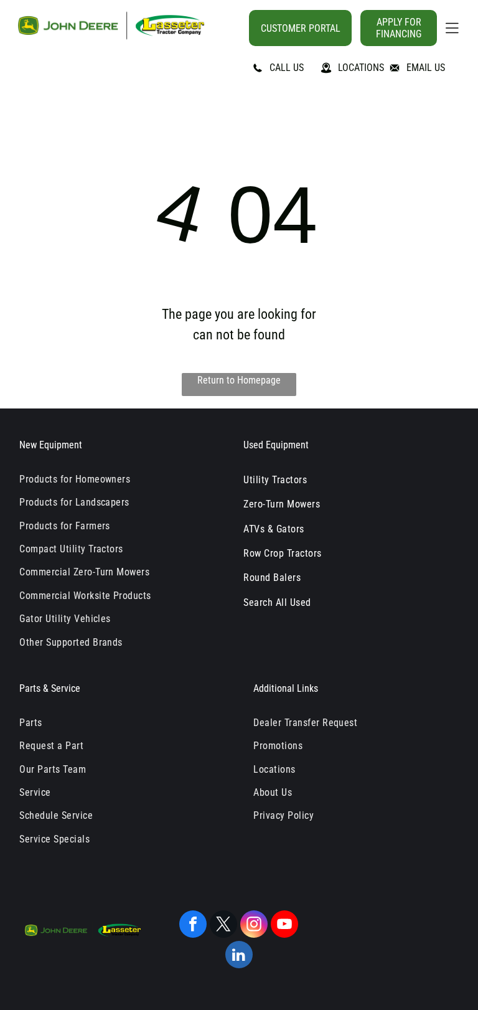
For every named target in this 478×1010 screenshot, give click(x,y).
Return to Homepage (239, 380)
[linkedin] (239, 956)
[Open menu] (452, 28)
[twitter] (223, 925)
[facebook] (193, 925)
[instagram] (254, 925)
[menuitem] (121, 479)
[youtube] (284, 925)
